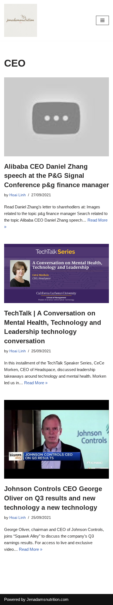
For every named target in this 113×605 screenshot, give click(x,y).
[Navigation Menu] (102, 20)
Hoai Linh (17, 195)
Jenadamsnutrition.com (48, 599)
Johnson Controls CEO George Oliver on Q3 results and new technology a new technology (53, 498)
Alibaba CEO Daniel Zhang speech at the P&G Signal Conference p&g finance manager (56, 176)
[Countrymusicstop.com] (20, 20)
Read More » (35, 382)
